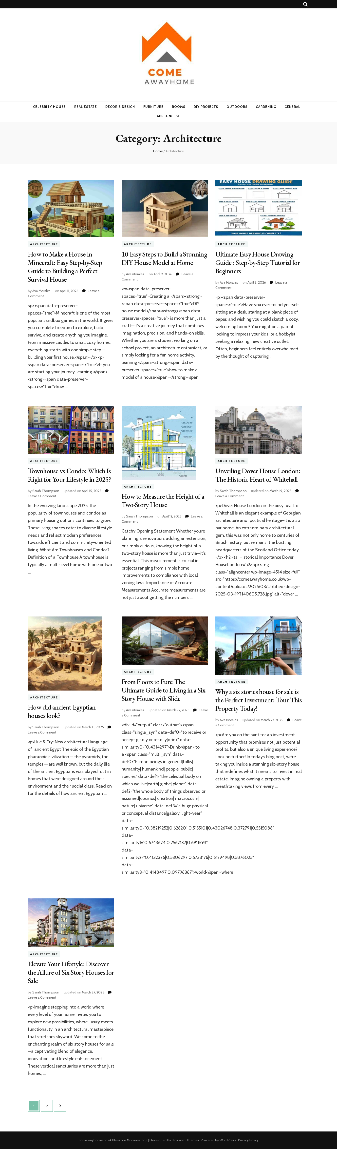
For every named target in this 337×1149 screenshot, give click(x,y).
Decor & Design (120, 107)
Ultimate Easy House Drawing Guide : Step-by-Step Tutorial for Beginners (257, 262)
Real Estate (85, 107)
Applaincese (168, 116)
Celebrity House (49, 107)
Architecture (44, 244)
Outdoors (236, 107)
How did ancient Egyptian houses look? (61, 711)
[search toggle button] (305, 4)
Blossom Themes (185, 1140)
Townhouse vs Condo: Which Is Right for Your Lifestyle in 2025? (69, 475)
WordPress (228, 1140)
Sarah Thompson (45, 491)
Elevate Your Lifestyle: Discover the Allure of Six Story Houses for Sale (71, 972)
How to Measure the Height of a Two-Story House (163, 500)
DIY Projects (206, 107)
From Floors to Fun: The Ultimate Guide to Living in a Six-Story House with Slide (164, 690)
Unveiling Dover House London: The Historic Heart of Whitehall (257, 475)
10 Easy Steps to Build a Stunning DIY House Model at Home (164, 258)
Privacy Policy (248, 1140)
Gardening (266, 107)
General (292, 107)
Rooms (178, 107)
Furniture (153, 107)
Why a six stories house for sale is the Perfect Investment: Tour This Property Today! (258, 700)
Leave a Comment (42, 496)
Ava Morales (41, 291)
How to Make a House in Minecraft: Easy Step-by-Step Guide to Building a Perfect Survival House (65, 267)
